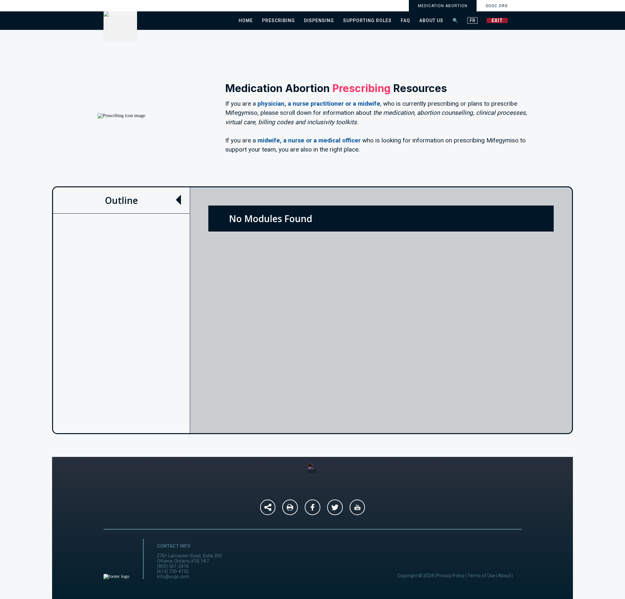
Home (246, 20)
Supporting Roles (367, 20)
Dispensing (319, 20)
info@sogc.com (173, 576)
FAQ (405, 20)
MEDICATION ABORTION (442, 6)
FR (472, 20)
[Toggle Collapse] (178, 200)
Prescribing (278, 20)
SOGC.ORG (497, 6)
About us (431, 20)
